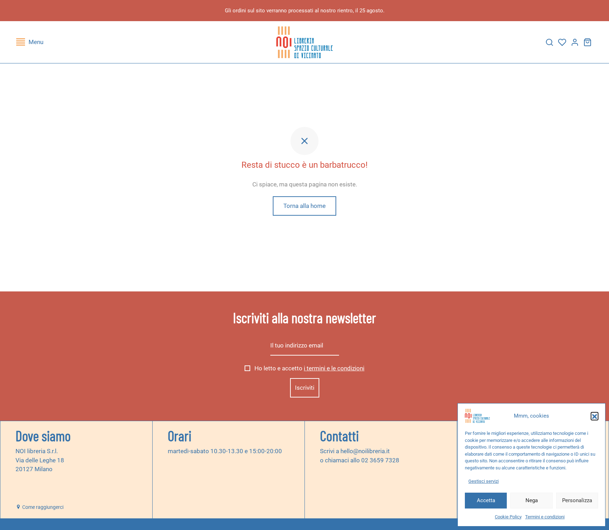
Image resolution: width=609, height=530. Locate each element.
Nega (531, 500)
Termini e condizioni (545, 516)
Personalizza (577, 500)
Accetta (486, 500)
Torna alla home (304, 205)
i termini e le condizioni (334, 368)
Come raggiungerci (42, 507)
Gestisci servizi (483, 481)
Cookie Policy (508, 516)
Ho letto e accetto (308, 368)
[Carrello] (587, 42)
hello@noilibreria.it (365, 451)
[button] (594, 415)
